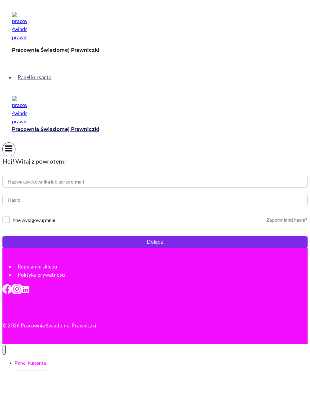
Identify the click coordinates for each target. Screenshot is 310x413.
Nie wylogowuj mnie (34, 220)
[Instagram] (17, 290)
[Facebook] (7, 290)
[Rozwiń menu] (8, 149)
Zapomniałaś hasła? (286, 220)
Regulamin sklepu (37, 266)
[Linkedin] (25, 290)
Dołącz (155, 242)
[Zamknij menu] (4, 350)
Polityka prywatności (41, 275)
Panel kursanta (34, 77)
